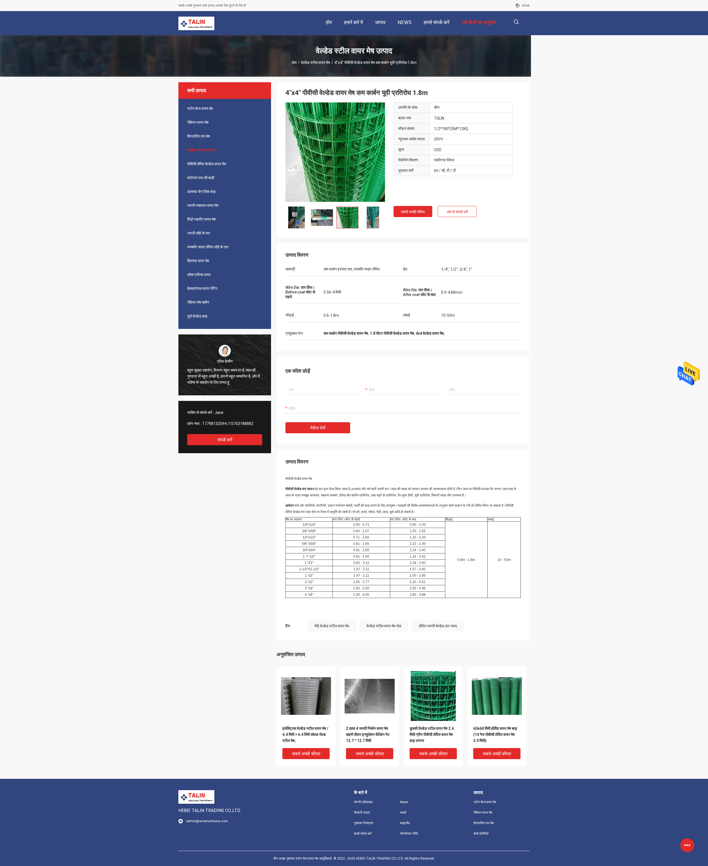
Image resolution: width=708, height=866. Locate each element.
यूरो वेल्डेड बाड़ (197, 316)
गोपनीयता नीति (409, 834)
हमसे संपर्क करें (362, 834)
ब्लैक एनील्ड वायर (199, 274)
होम (294, 62)
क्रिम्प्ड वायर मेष (198, 261)
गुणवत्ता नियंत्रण (363, 823)
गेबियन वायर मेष (198, 122)
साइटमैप (405, 823)
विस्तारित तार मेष (198, 136)
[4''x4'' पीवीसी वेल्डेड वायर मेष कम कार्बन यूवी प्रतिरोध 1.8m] (306, 696)
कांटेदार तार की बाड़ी (200, 178)
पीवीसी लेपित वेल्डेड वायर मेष (206, 164)
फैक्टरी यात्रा (362, 813)
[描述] (516, 22)
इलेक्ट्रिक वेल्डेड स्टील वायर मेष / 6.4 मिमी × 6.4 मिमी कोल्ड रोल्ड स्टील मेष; (305, 734)
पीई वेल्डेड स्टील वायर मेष (331, 626)
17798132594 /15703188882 (227, 423)
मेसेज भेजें (317, 428)
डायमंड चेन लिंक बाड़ (201, 191)
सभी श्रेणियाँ (480, 834)
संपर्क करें (224, 439)
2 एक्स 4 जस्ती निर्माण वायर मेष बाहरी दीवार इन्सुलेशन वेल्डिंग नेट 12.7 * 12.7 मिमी (368, 734)
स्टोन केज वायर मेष (200, 108)
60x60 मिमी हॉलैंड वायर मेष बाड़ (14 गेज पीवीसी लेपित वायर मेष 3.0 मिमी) (495, 734)
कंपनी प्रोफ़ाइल (363, 802)
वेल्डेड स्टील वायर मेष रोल (383, 626)
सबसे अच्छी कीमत (413, 212)
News (404, 802)
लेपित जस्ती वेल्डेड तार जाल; (438, 626)
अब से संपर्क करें (457, 212)
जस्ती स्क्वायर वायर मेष (202, 205)
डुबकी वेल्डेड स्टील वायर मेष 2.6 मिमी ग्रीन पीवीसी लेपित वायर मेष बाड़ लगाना (432, 734)
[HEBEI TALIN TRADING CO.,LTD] (196, 23)
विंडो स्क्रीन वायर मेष (201, 219)
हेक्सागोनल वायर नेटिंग (202, 288)
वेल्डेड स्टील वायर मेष (315, 62)
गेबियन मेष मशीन (198, 302)
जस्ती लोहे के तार (198, 233)
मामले (403, 813)
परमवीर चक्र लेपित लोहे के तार (207, 247)
